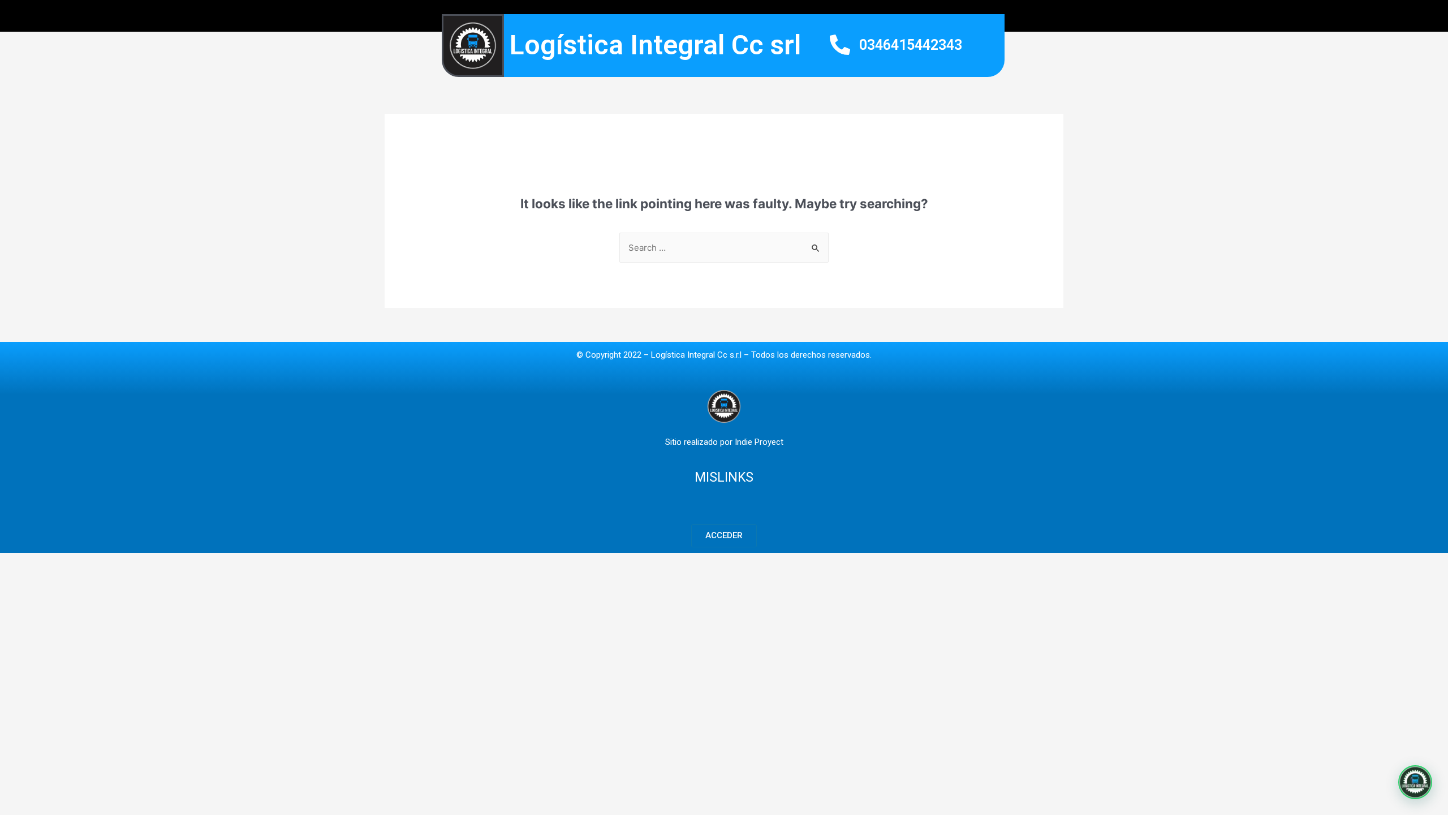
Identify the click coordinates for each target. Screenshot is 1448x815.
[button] (724, 535)
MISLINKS (724, 477)
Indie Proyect (759, 442)
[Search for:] (724, 247)
